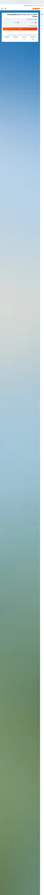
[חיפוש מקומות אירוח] (42, 14)
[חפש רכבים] (42, 17)
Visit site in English (28, 5)
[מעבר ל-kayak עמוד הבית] (36, 8)
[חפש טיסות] (42, 12)
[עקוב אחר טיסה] (42, 22)
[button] (1, 5)
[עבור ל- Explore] (42, 20)
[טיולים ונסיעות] (42, 26)
